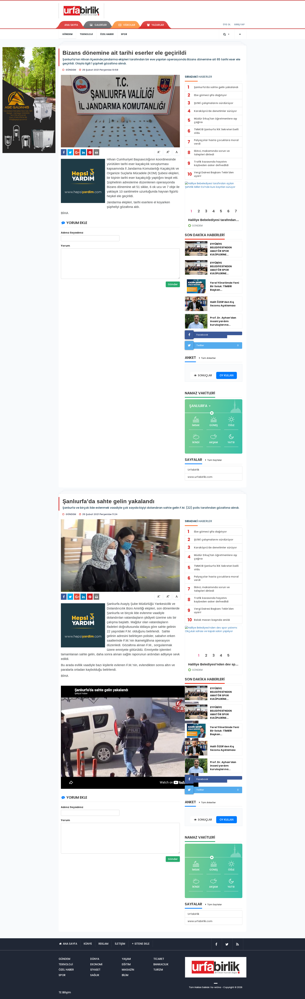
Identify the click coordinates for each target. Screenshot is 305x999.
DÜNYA (94, 959)
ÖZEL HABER (107, 34)
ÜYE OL (227, 24)
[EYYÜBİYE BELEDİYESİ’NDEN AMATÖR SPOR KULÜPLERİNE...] (196, 248)
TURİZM (158, 969)
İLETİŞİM (120, 944)
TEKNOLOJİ (86, 34)
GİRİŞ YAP (239, 24)
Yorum (65, 245)
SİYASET (95, 969)
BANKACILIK (160, 964)
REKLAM (103, 944)
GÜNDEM (67, 34)
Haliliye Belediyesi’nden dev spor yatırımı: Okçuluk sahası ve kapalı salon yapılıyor (213, 664)
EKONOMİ (96, 964)
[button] (201, 405)
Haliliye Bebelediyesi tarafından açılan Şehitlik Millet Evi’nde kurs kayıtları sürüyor (213, 220)
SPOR (124, 34)
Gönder (173, 284)
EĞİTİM (126, 964)
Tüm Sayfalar (214, 460)
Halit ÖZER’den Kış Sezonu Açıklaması (223, 303)
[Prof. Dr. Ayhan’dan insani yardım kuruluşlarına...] (196, 321)
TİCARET (158, 959)
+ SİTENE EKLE (140, 944)
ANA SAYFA (71, 25)
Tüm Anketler (208, 358)
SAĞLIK (94, 975)
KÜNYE (88, 944)
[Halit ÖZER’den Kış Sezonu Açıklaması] (196, 304)
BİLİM (125, 975)
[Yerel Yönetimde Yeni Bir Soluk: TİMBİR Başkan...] (196, 286)
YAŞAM (126, 959)
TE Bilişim (65, 992)
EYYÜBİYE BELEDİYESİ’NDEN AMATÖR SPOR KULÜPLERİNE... (221, 249)
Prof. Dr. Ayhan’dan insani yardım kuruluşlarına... (223, 321)
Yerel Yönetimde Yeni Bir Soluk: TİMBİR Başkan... (224, 286)
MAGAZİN (128, 969)
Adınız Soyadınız (72, 232)
